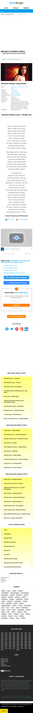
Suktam (23, 618)
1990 (17, 642)
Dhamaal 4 (7, 550)
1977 (29, 640)
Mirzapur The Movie (10, 542)
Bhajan (20, 590)
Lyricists (3, 581)
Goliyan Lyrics (12, 455)
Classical (18, 597)
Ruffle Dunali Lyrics (13, 505)
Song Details (17, 59)
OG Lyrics (13, 518)
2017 (29, 647)
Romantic (13, 96)
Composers (4, 580)
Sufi (16, 616)
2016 (25, 647)
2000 (25, 644)
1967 (21, 638)
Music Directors (5, 577)
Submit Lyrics (4, 658)
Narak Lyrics (10, 443)
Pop (8, 611)
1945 (29, 634)
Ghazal (21, 603)
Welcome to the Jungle (10, 558)
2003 (6, 645)
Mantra (26, 595)
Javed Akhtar (14, 91)
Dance (24, 597)
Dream (3, 601)
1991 (21, 642)
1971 (6, 640)
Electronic (10, 601)
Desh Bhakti (19, 599)
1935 (21, 633)
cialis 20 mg (3, 624)
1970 (2, 640)
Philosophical (21, 609)
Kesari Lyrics (13, 501)
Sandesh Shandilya (15, 93)
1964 (10, 638)
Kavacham (19, 595)
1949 (14, 635)
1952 (25, 635)
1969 (29, 638)
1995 (6, 644)
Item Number (27, 605)
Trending (26, 8)
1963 (6, 638)
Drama (26, 599)
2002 (2, 645)
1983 (21, 641)
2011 (6, 647)
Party (14, 609)
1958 (17, 637)
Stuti (18, 618)
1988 (10, 642)
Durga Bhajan (5, 593)
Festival (25, 601)
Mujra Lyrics (13, 479)
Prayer (13, 611)
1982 (17, 641)
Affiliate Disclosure (5, 665)
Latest (6, 8)
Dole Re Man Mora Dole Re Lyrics (14, 273)
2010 (2, 647)
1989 (14, 642)
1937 (29, 633)
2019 (6, 648)
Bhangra (4, 597)
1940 (10, 634)
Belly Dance (4, 599)
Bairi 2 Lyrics (13, 493)
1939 (6, 634)
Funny (15, 603)
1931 (6, 633)
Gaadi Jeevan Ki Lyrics (13, 483)
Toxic (5, 530)
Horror (20, 605)
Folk (3, 603)
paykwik (23, 624)
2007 (21, 645)
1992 (25, 642)
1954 (2, 637)
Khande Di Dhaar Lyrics (16, 459)
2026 (2, 650)
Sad (22, 614)
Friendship (9, 603)
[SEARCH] (31, 11)
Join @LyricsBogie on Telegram (17, 277)
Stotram (12, 618)
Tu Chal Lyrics (12, 414)
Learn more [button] (20, 706)
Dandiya (12, 599)
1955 (6, 637)
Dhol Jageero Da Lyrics (15, 447)
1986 (2, 642)
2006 (17, 645)
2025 (29, 648)
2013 (14, 647)
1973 (14, 640)
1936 (25, 633)
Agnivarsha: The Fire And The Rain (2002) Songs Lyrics (15, 261)
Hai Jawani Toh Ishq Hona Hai (12, 567)
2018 (2, 648)
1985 (29, 641)
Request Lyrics (4, 660)
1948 (10, 635)
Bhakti (3, 590)
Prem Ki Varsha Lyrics (11, 265)
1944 (25, 634)
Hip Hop (14, 605)
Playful (28, 609)
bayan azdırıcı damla (14, 624)
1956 (10, 637)
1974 (17, 640)
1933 (14, 633)
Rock (10, 614)
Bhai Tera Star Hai (9, 546)
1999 (21, 644)
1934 (17, 633)
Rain (26, 611)
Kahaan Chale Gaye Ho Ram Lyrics (14, 401)
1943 (21, 634)
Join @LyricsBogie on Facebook (17, 283)
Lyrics (6, 59)
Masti (18, 607)
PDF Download (23, 219)
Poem (3, 611)
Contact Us (4, 664)
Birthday (11, 597)
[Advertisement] (16, 32)
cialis (8, 624)
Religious (4, 614)
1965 (14, 638)
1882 (2, 633)
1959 (21, 637)
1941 (14, 634)
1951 (21, 635)
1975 (21, 640)
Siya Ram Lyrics (12, 378)
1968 (25, 638)
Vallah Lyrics (12, 467)
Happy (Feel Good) (6, 605)
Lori (8, 607)
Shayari (10, 616)
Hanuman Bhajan (15, 593)
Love (13, 607)
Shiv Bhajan (4, 618)
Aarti (9, 590)
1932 (10, 633)
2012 (10, 647)
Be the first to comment (16, 316)
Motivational (25, 607)
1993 (29, 642)
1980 (10, 641)
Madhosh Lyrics (14, 410)
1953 (29, 635)
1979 (6, 641)
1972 (10, 640)
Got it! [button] (4, 711)
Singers (3, 578)
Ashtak (14, 590)
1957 (14, 637)
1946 (2, 635)
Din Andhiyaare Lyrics (10, 268)
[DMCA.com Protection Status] (5, 671)
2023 (21, 648)
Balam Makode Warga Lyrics (17, 514)
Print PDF (11, 219)
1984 (25, 641)
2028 (17, 650)
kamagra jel (28, 624)
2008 (25, 645)
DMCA (2, 663)
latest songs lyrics (21, 293)
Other (9, 609)
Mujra (3, 609)
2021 (14, 648)
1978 (2, 641)
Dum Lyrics (11, 396)
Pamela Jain (14, 90)
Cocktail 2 (7, 554)
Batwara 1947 (8, 538)
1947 (6, 635)
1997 (14, 644)
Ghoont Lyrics (14, 497)
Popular (15, 8)
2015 (21, 647)
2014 (17, 647)
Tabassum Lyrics (13, 386)
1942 (17, 634)
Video (11, 59)
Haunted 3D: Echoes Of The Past (13, 563)
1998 (17, 644)
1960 (25, 637)
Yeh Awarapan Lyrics (14, 406)
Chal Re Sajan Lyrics (10, 270)
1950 (17, 635)
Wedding (22, 616)
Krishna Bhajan (25, 593)
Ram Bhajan (5, 595)
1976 (25, 640)
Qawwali (20, 611)
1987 (6, 642)
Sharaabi (4, 616)
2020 (10, 648)
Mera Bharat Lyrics (12, 382)
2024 (25, 648)
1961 (29, 637)
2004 (10, 645)
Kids (3, 607)
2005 (14, 645)
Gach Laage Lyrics (15, 509)
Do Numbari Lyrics (15, 434)
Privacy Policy (4, 661)
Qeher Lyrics (13, 463)
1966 (17, 638)
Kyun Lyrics (11, 451)
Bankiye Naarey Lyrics (16, 438)
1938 (2, 634)
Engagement (18, 601)
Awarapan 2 (7, 534)
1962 (2, 638)
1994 (2, 644)
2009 (29, 645)
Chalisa (12, 595)
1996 (10, 644)
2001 (29, 644)
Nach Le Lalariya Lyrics (16, 418)
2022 (17, 648)
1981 (14, 641)
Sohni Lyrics (12, 430)
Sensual (28, 614)
